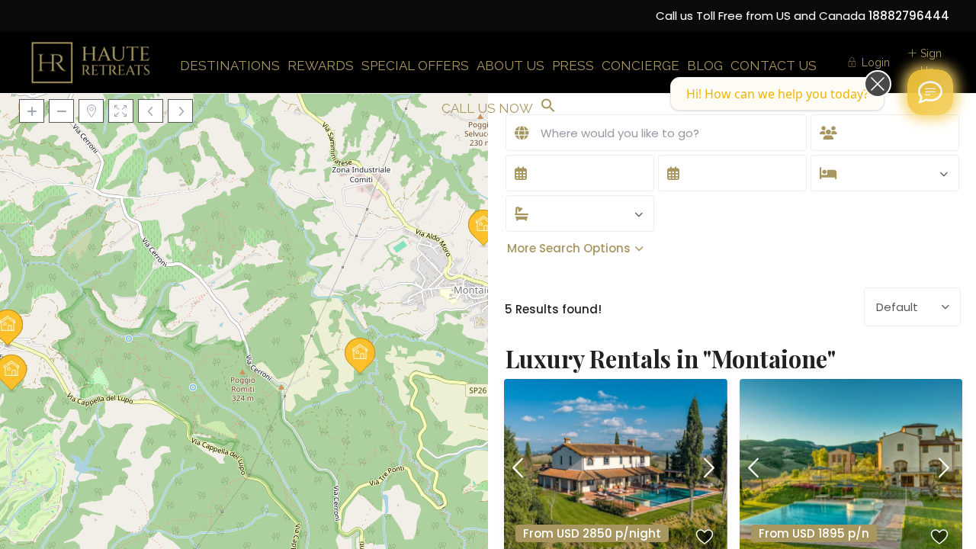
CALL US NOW (487, 108)
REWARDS (320, 65)
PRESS (573, 65)
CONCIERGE (640, 65)
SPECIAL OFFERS (415, 65)
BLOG (705, 65)
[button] (548, 106)
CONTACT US (773, 65)
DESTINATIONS (230, 65)
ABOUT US (510, 65)
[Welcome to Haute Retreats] (930, 92)
